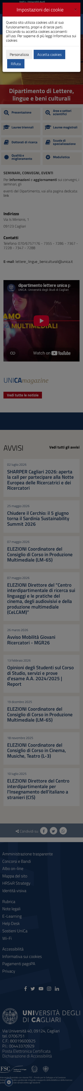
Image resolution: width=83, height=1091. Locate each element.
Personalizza (19, 54)
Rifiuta (16, 64)
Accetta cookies (49, 54)
